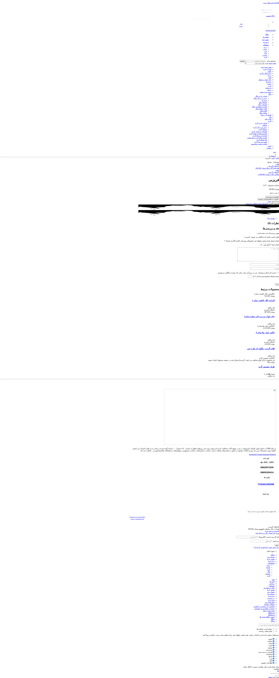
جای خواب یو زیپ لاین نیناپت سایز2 (259, 316)
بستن (270, 677)
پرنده (269, 75)
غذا (270, 117)
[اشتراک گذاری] (274, 673)
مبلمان (268, 148)
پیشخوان (271, 586)
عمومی (267, 574)
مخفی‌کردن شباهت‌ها (264, 629)
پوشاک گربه (263, 129)
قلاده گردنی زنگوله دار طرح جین (261, 348)
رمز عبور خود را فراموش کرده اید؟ (266, 547)
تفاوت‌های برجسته (265, 631)
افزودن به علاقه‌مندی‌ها (271, 199)
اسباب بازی (267, 69)
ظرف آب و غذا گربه (260, 136)
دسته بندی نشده (265, 92)
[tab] (206, 218)
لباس (269, 146)
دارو (269, 86)
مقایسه (260, 199)
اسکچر (264, 125)
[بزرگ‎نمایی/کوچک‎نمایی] (278, 673)
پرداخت (272, 584)
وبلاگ (273, 555)
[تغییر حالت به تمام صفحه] (276, 673)
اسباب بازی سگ (261, 96)
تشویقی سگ (262, 104)
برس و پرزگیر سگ (260, 98)
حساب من (271, 592)
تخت (269, 78)
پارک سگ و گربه (265, 73)
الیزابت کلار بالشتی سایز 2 (263, 300)
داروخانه (268, 88)
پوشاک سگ (263, 102)
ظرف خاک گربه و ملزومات (257, 138)
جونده (269, 84)
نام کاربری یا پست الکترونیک (268, 537)
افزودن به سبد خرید (272, 197)
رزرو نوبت (271, 598)
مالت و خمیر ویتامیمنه (259, 144)
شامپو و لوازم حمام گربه (258, 134)
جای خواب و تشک (265, 80)
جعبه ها (268, 82)
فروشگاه (271, 613)
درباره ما (271, 561)
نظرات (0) (271, 218)
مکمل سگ (263, 113)
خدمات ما (271, 557)
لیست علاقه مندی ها (267, 617)
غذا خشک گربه (262, 140)
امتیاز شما (274, 245)
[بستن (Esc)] (271, 673)
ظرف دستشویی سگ (259, 107)
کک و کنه (268, 119)
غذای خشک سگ (261, 109)
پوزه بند (264, 100)
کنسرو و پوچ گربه (260, 142)
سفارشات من (270, 602)
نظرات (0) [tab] (273, 223)
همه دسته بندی (266, 67)
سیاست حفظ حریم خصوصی (264, 609)
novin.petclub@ (266, 484)
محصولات (271, 563)
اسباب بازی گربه (261, 123)
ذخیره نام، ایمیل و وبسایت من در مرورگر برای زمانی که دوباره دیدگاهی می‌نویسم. (246, 273)
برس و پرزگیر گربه (260, 127)
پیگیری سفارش (269, 588)
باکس (269, 71)
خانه (277, 158)
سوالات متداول (269, 604)
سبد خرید (271, 600)
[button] (270, 16)
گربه (269, 121)
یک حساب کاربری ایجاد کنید (265, 533)
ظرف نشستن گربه (267, 367)
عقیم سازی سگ (269, 611)
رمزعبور (275, 541)
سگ (269, 94)
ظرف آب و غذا (266, 115)
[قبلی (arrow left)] (278, 675)
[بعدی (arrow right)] (276, 675)
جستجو (243, 61)
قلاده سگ (263, 111)
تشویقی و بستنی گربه (259, 131)
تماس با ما (271, 559)
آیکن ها (272, 582)
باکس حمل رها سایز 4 (265, 332)
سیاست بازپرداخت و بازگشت (264, 606)
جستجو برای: (271, 61)
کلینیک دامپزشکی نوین (271, 3)
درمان (269, 90)
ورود (277, 545)
